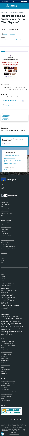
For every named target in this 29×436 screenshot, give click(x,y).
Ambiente (3, 225)
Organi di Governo (5, 202)
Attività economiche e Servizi (7, 283)
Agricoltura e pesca (5, 223)
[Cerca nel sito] (25, 5)
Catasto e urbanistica (5, 233)
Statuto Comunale (5, 358)
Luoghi (2, 274)
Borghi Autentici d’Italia (6, 400)
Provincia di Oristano (5, 385)
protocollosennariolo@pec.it (10, 297)
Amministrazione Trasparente (7, 341)
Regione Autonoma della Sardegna (8, 383)
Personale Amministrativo (6, 213)
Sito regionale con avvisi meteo (8, 381)
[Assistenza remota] (21, 427)
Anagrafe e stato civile (6, 227)
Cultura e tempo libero (6, 236)
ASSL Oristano (4, 387)
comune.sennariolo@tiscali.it (11, 107)
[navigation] (3, 5)
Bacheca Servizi (4, 356)
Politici (2, 215)
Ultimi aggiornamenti (5, 369)
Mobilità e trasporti (5, 244)
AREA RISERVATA (14, 434)
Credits (2, 367)
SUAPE (2, 398)
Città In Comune (16, 427)
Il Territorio (3, 276)
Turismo (2, 251)
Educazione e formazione (6, 238)
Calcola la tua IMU (5, 390)
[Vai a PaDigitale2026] (9, 195)
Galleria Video (4, 281)
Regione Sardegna (5, 1)
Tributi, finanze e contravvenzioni (8, 249)
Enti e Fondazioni (4, 211)
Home (2, 11)
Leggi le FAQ (3, 347)
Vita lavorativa (4, 253)
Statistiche (3, 371)
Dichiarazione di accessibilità (7, 343)
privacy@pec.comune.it (8, 334)
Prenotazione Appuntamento (7, 350)
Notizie (2, 260)
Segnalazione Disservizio (6, 352)
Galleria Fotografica (5, 279)
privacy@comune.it (8, 333)
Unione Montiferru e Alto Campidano (9, 392)
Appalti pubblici (4, 229)
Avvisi (9, 11)
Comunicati (3, 265)
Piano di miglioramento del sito (8, 345)
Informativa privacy (5, 360)
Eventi (2, 272)
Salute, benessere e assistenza (8, 246)
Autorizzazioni (4, 231)
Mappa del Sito (4, 373)
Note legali (3, 363)
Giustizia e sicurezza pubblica (7, 240)
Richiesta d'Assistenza (6, 354)
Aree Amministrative (5, 204)
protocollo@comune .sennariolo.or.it (12, 299)
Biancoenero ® (10, 431)
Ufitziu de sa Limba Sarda (6, 394)
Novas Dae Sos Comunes (6, 396)
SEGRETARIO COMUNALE (9, 100)
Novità (6, 11)
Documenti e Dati (5, 209)
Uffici (2, 206)
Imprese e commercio (5, 242)
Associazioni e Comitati (6, 285)
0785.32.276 (10, 105)
